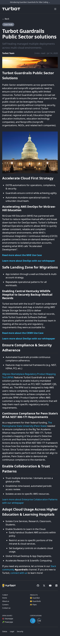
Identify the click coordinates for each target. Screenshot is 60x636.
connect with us (18, 572)
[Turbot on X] (44, 585)
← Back (5, 18)
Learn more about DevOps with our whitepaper (28, 260)
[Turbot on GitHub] (38, 585)
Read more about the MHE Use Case (22, 255)
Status (4, 631)
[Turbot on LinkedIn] (56, 585)
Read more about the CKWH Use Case (22, 333)
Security (20, 631)
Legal (12, 631)
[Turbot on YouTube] (50, 585)
